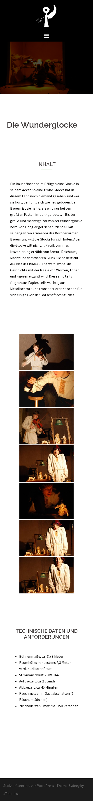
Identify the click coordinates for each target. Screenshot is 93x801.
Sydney (74, 785)
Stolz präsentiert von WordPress (28, 785)
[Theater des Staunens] (46, 15)
